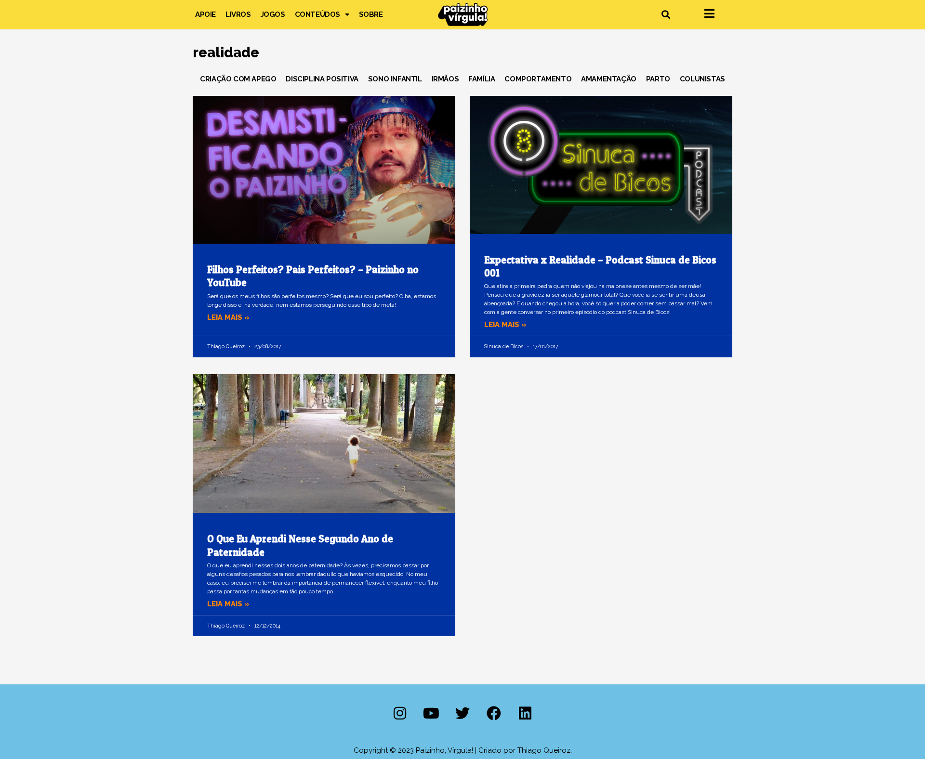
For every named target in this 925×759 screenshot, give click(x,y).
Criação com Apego (238, 79)
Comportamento (537, 79)
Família (481, 79)
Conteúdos (317, 14)
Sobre (371, 14)
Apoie (205, 14)
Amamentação (608, 79)
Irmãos (445, 79)
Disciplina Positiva (322, 79)
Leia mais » (228, 317)
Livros (238, 14)
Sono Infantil (395, 79)
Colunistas (702, 79)
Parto (658, 79)
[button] (666, 15)
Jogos (273, 14)
